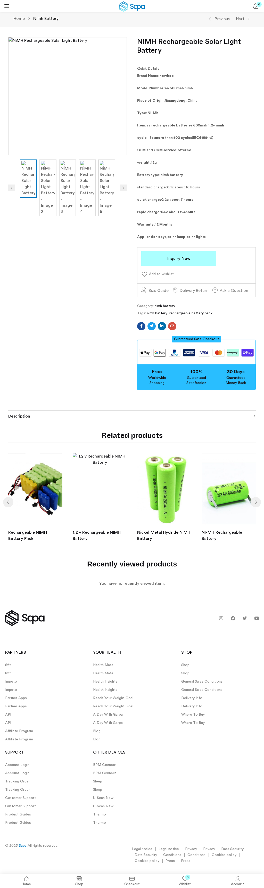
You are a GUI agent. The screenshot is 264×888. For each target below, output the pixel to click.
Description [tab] (19, 416)
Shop (185, 665)
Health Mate (103, 665)
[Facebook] (233, 618)
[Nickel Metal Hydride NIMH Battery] (164, 489)
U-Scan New (103, 798)
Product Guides (18, 814)
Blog (97, 731)
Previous (222, 19)
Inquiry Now (179, 259)
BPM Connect (105, 765)
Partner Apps (16, 698)
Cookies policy (224, 855)
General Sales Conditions (201, 681)
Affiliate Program (19, 731)
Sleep (97, 781)
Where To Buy (193, 714)
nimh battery (46, 19)
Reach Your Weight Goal (113, 698)
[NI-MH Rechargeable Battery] (229, 489)
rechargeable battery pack (190, 313)
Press (170, 861)
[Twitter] (245, 618)
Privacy (191, 849)
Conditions (172, 855)
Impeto (11, 681)
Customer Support (20, 798)
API (8, 714)
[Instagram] (221, 618)
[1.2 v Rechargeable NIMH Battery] (100, 489)
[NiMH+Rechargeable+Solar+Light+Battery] (151, 326)
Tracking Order (17, 781)
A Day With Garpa (108, 714)
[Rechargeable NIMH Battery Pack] (35, 489)
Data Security (232, 849)
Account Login (17, 765)
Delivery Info (191, 698)
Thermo (99, 814)
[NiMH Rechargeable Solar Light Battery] (141, 326)
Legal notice (142, 849)
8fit (8, 665)
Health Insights (105, 681)
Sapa (23, 845)
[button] (196, 339)
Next (240, 19)
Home (19, 19)
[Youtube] (256, 618)
